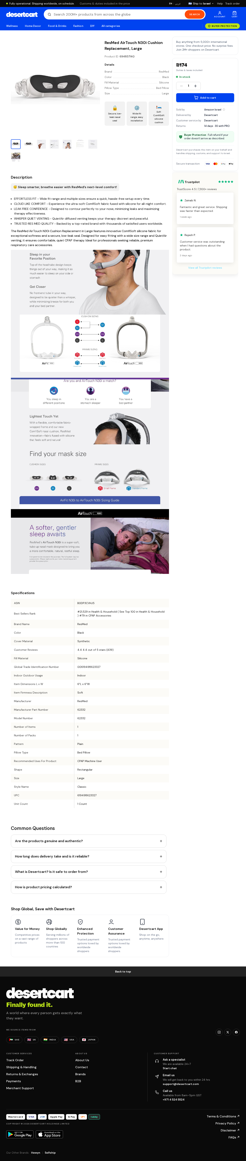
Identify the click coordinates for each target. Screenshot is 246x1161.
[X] (227, 1032)
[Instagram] (219, 1032)
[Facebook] (236, 1032)
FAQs (234, 1137)
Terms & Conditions (223, 1116)
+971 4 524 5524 (174, 1099)
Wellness (12, 26)
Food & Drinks (57, 26)
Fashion (78, 26)
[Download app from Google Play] (19, 1134)
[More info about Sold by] (224, 109)
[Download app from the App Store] (49, 1134)
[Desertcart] (22, 14)
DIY (92, 26)
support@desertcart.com (181, 1084)
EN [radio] (170, 3)
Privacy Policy (227, 1123)
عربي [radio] (178, 3)
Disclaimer (230, 1130)
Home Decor (33, 26)
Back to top (123, 971)
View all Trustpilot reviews (205, 267)
